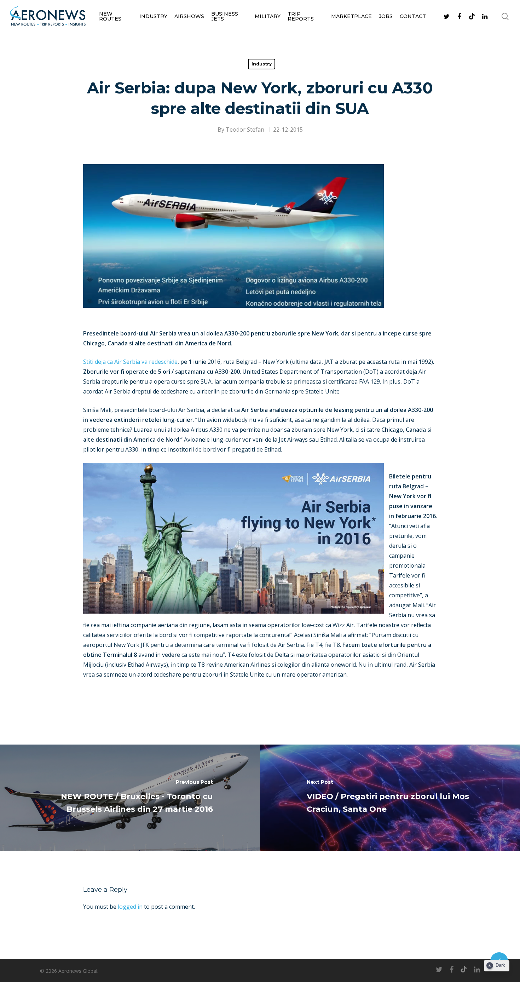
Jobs (386, 16)
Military (268, 16)
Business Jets (224, 16)
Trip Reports (301, 16)
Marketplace (351, 16)
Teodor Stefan (245, 129)
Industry (153, 16)
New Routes (110, 16)
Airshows (189, 16)
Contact (413, 16)
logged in (130, 907)
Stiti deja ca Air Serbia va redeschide (130, 362)
